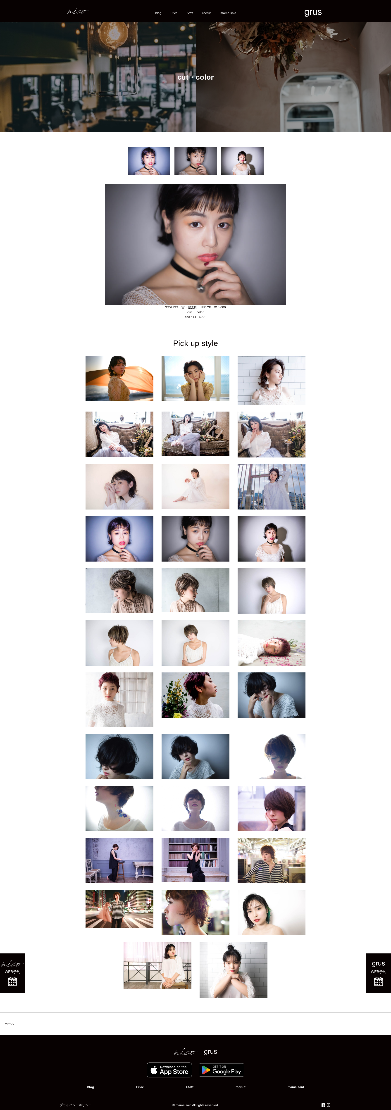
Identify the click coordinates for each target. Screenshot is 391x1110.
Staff (190, 13)
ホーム (9, 1024)
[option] (148, 161)
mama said (228, 13)
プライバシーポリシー (75, 1105)
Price (174, 13)
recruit (206, 13)
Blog (158, 13)
